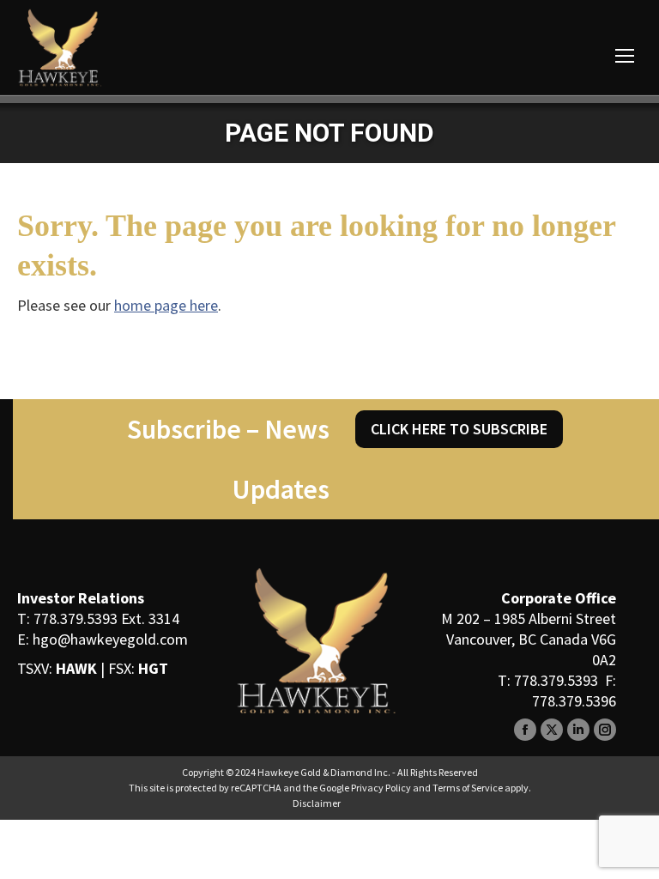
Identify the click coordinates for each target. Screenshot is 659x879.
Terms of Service (467, 787)
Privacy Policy (381, 787)
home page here (166, 305)
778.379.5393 (75, 618)
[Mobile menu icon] (625, 56)
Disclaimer (317, 803)
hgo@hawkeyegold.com (110, 639)
